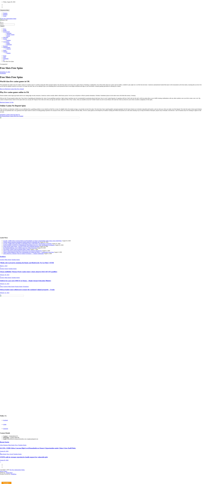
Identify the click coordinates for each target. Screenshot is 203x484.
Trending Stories (15, 259)
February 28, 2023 (4, 274)
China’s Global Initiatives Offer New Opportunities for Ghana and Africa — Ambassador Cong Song (28, 252)
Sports (4, 50)
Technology (26, 286)
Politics (8, 43)
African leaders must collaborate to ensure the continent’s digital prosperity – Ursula (27, 289)
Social (4, 16)
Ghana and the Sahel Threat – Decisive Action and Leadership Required (21, 246)
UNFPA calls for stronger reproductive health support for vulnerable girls (21, 242)
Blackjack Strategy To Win (6, 102)
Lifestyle (8, 48)
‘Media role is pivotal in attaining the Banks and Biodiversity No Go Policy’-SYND (27, 263)
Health (5, 30)
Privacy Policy (3, 471)
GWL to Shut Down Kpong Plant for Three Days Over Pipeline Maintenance (22, 250)
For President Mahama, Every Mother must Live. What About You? (20, 248)
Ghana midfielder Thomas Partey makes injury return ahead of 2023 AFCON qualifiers (28, 272)
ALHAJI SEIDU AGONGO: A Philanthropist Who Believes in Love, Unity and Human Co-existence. (29, 245)
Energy (8, 36)
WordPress (13, 474)
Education (5, 37)
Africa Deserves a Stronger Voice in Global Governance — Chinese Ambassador (23, 253)
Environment (6, 31)
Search (1, 23)
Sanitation (8, 33)
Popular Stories (19, 286)
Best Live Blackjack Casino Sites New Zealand (12, 89)
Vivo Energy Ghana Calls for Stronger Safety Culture (16, 249)
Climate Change (10, 34)
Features (5, 13)
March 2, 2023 (3, 266)
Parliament (9, 44)
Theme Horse (9, 472)
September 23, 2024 (5, 72)
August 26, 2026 (4, 451)
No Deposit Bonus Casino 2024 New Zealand (11, 116)
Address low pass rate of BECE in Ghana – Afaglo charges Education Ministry (25, 281)
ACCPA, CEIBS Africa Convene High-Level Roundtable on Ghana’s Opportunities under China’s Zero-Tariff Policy (32, 240)
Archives (3, 256)
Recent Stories (4, 442)
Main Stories (8, 259)
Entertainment (6, 47)
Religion (5, 14)
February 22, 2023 (4, 283)
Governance (6, 41)
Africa (1, 286)
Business (5, 46)
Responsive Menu (5, 10)
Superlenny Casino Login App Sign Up (10, 114)
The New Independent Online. (17, 469)
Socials (5, 39)
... (0, 267)
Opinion (5, 51)
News (4, 29)
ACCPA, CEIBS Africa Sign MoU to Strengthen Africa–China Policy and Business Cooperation (27, 243)
